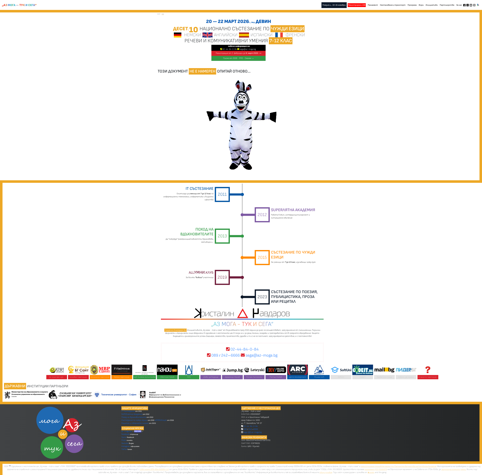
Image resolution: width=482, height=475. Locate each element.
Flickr (123, 440)
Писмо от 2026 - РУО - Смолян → (238, 58)
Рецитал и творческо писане (134, 423)
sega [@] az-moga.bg (253, 432)
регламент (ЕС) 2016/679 (376, 469)
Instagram (125, 446)
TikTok (124, 449)
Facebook (125, 434)
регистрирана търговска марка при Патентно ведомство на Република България (398, 466)
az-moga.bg (126, 431)
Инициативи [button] (432, 5)
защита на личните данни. (453, 469)
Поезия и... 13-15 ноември (334, 5)
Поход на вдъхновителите (133, 417)
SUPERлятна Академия (131, 414)
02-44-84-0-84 (244, 349)
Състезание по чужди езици (134, 420)
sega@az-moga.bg (248, 49)
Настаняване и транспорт (393, 5)
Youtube (124, 443)
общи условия (326, 472)
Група (123, 437)
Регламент (373, 5)
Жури (421, 5)
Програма (412, 5)
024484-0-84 (230, 49)
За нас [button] (459, 5)
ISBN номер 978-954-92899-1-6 (154, 469)
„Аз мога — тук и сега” (19, 5)
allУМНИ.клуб (161, 420)
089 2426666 (225, 355)
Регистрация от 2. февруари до (238, 53)
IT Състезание (128, 411)
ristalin (371, 472)
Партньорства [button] (447, 5)
